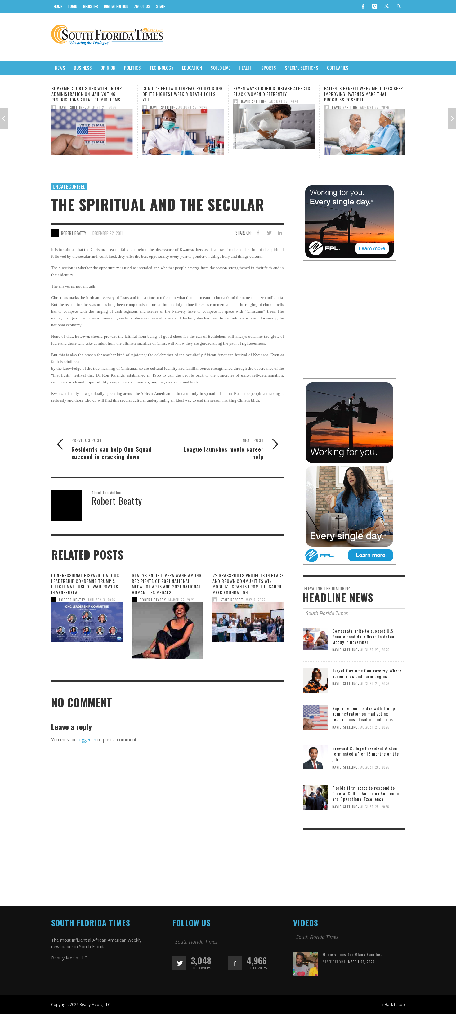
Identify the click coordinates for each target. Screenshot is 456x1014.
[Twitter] (386, 6)
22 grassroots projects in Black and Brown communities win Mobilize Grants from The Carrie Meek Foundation (248, 589)
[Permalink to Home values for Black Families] (305, 969)
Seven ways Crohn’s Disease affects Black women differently (180, 91)
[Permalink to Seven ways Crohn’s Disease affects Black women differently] (183, 128)
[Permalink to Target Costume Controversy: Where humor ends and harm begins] (315, 685)
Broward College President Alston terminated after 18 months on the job (362, 94)
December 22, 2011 (107, 238)
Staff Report (231, 605)
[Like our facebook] (235, 969)
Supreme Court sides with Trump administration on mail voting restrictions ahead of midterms (363, 719)
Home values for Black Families (352, 960)
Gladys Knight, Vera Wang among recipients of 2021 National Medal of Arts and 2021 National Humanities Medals (167, 589)
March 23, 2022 (361, 967)
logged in (87, 745)
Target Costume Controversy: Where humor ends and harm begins (366, 679)
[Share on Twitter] (269, 238)
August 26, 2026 (374, 107)
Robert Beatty (72, 605)
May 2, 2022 (256, 605)
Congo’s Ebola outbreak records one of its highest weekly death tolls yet (91, 94)
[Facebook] (363, 6)
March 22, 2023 (181, 605)
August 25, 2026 (374, 812)
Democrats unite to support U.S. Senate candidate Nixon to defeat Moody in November (364, 642)
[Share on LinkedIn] (279, 238)
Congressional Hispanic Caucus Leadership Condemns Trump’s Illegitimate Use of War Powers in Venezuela (85, 589)
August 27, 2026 (102, 107)
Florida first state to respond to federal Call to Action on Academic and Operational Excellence (365, 799)
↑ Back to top (393, 1010)
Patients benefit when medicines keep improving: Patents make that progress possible (272, 94)
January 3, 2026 (101, 605)
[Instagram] (375, 6)
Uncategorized (69, 192)
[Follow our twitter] (179, 969)
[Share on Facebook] (258, 238)
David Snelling (72, 107)
